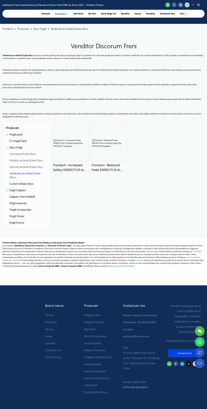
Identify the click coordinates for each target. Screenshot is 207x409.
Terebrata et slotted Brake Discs (69, 28)
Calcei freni (90, 385)
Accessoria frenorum (96, 378)
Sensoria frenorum (95, 371)
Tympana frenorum (95, 392)
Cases (48, 336)
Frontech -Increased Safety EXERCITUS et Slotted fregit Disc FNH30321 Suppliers (68, 167)
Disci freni (89, 329)
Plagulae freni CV (94, 322)
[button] (185, 13)
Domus (49, 315)
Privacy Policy (53, 357)
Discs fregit (39, 28)
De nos (49, 329)
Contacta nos (53, 350)
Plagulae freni (92, 315)
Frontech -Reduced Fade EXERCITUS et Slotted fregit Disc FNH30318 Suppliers (107, 167)
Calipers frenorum (95, 350)
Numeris (50, 343)
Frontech (7, 28)
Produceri (23, 28)
